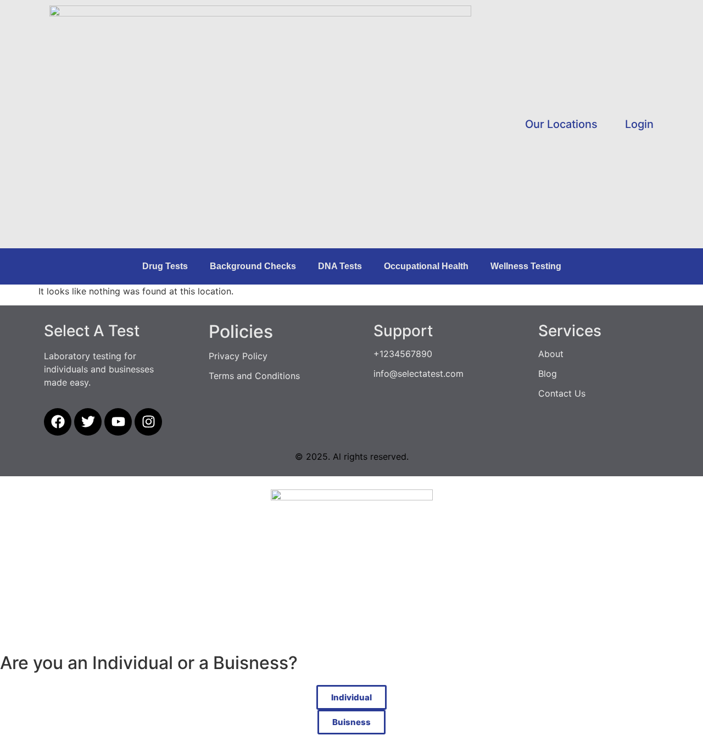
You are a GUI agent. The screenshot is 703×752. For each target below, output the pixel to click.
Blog (547, 373)
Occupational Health (426, 266)
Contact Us (561, 393)
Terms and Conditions (254, 375)
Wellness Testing (525, 266)
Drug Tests (165, 266)
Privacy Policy (238, 355)
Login (639, 124)
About (550, 353)
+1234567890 (402, 353)
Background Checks (253, 266)
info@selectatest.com (418, 373)
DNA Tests (340, 266)
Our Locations (561, 124)
